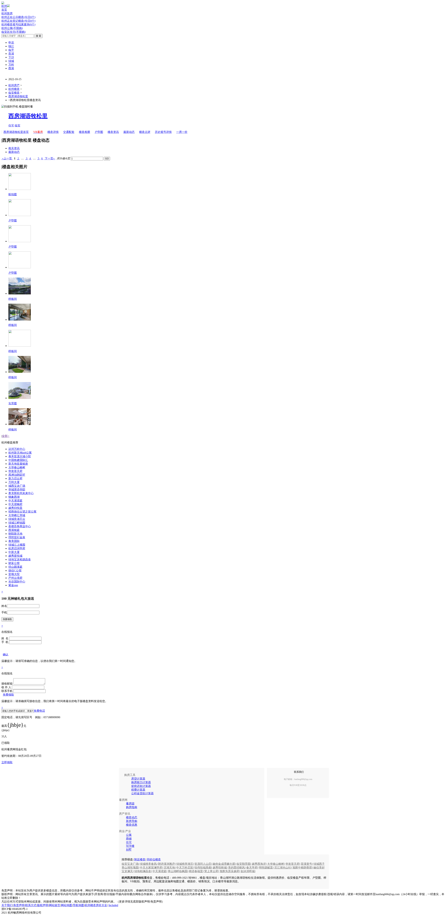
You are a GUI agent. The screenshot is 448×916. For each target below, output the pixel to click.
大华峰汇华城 (16, 515)
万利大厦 (14, 482)
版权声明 (42, 905)
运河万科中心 (16, 448)
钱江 (11, 46)
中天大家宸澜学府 (151, 867)
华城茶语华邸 (16, 489)
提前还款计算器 (141, 785)
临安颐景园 (243, 863)
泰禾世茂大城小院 (19, 456)
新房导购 (131, 821)
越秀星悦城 (15, 555)
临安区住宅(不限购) (13, 31)
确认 (5, 654)
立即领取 (7, 762)
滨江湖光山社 (282, 867)
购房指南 (131, 807)
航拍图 (12, 194)
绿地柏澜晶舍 (142, 871)
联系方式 (30, 905)
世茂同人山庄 (202, 863)
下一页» (49, 158)
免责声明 (18, 905)
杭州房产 (14, 85)
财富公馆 (14, 563)
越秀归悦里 (15, 507)
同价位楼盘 (154, 859)
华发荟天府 (15, 471)
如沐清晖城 (248, 871)
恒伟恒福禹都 (202, 867)
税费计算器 (138, 789)
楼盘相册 (84, 131)
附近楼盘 (139, 859)
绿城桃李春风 (148, 863)
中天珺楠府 (15, 504)
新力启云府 (15, 478)
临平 (11, 49)
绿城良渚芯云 (16, 518)
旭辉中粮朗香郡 (302, 867)
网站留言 (54, 905)
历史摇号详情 (163, 131)
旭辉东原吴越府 (229, 871)
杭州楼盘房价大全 (96, 905)
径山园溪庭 (15, 566)
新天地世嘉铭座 (18, 463)
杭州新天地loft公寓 (20, 452)
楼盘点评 (144, 131)
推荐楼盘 (127, 859)
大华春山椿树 (16, 467)
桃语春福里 (196, 871)
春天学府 (251, 867)
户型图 (99, 131)
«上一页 (7, 158)
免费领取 (8, 694)
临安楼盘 (14, 92)
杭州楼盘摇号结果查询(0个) (18, 24)
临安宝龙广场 (130, 863)
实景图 (12, 403)
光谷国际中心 (16, 581)
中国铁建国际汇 (18, 460)
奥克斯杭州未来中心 (21, 493)
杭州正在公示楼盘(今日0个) (18, 17)
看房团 (130, 803)
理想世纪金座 (16, 537)
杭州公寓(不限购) (12, 28)
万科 (11, 64)
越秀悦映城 (220, 867)
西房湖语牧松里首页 (16, 131)
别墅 (129, 849)
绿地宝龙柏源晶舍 (19, 559)
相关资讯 (14, 148)
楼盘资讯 (113, 131)
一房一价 (181, 131)
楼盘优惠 (131, 824)
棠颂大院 (14, 574)
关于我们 (7, 905)
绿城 (11, 60)
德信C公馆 (15, 570)
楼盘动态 (131, 817)
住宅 (11, 125)
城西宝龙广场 (16, 485)
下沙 (11, 57)
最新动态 (129, 131)
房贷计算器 (138, 778)
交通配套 (68, 131)
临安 (17, 125)
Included (113, 905)
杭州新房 (7, 13)
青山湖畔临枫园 (177, 871)
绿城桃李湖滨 (184, 863)
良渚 (11, 53)
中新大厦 (14, 552)
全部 (5, 436)
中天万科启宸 (184, 867)
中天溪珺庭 (15, 500)
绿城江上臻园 (16, 544)
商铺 (129, 838)
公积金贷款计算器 (142, 793)
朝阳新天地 (15, 533)
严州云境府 (15, 577)
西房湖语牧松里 (18, 96)
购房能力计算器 (141, 782)
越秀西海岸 (259, 863)
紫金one (13, 585)
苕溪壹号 (306, 863)
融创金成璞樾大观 (224, 863)
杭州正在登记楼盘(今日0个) (18, 20)
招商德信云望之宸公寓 (22, 511)
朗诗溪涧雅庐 (166, 863)
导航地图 (78, 905)
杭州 (4, 6)
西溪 (11, 68)
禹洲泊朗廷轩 (16, 474)
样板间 (12, 298)
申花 (11, 42)
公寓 (129, 834)
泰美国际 (14, 541)
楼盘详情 (53, 131)
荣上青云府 (211, 871)
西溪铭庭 (14, 529)
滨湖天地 (169, 867)
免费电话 (39, 710)
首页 (4, 9)
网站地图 (66, 905)
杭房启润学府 (16, 548)
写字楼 (130, 845)
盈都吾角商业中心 (19, 526)
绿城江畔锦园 (16, 522)
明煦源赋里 (266, 867)
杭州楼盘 (14, 88)
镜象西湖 (14, 496)
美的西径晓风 (236, 867)
